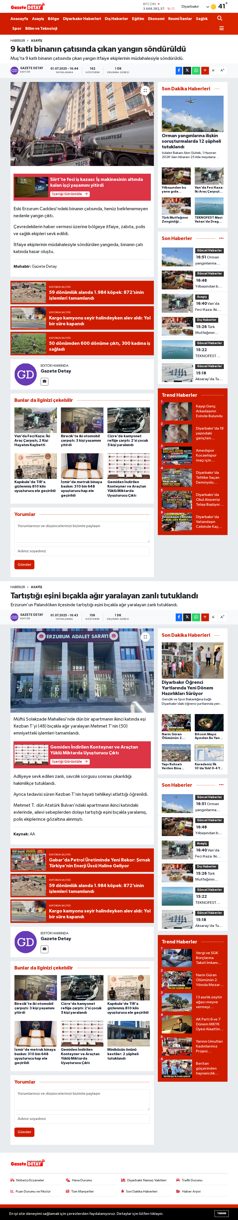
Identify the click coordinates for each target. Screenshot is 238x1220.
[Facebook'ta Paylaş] (179, 71)
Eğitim (138, 19)
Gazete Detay (56, 371)
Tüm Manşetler (82, 1191)
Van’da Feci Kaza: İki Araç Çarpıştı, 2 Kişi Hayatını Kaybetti (32, 440)
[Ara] (220, 19)
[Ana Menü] (220, 29)
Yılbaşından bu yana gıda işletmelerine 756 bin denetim (207, 284)
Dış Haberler (116, 19)
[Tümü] (221, 239)
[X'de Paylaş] (187, 71)
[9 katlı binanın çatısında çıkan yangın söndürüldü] (82, 124)
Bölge (53, 19)
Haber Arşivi (191, 1191)
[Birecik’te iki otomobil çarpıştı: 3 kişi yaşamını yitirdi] (82, 420)
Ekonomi (156, 19)
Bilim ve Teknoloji (41, 28)
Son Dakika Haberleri (141, 1191)
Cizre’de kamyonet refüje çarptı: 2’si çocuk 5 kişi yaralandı (127, 440)
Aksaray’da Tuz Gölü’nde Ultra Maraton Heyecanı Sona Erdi (208, 376)
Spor (16, 28)
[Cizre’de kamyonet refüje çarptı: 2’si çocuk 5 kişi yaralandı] (128, 420)
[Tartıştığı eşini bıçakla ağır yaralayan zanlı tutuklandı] (82, 670)
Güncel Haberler (209, 250)
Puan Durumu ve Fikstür (33, 1191)
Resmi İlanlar (180, 19)
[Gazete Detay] (25, 374)
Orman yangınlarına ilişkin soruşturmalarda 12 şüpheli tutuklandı (209, 260)
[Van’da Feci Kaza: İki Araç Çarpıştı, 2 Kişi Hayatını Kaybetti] (35, 420)
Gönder (24, 565)
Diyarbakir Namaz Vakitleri (146, 1180)
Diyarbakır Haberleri (82, 19)
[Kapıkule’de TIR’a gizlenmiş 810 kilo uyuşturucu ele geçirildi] (35, 466)
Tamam (221, 1213)
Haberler (17, 40)
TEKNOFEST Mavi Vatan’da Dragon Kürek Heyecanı (207, 353)
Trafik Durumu (192, 1180)
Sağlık (202, 19)
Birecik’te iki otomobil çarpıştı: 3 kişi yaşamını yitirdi (81, 440)
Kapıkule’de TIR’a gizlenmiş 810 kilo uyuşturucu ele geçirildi (35, 486)
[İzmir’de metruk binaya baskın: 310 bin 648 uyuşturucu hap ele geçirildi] (82, 466)
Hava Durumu (82, 1180)
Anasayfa (19, 19)
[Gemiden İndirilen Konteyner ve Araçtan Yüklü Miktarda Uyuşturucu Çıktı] (128, 466)
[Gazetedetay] (27, 6)
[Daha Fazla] (205, 71)
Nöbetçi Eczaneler (30, 1180)
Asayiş (38, 19)
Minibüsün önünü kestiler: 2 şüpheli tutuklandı (123, 1054)
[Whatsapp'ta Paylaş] (196, 71)
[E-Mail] (44, 382)
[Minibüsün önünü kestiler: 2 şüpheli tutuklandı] (128, 1034)
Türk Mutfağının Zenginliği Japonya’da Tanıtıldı (205, 330)
